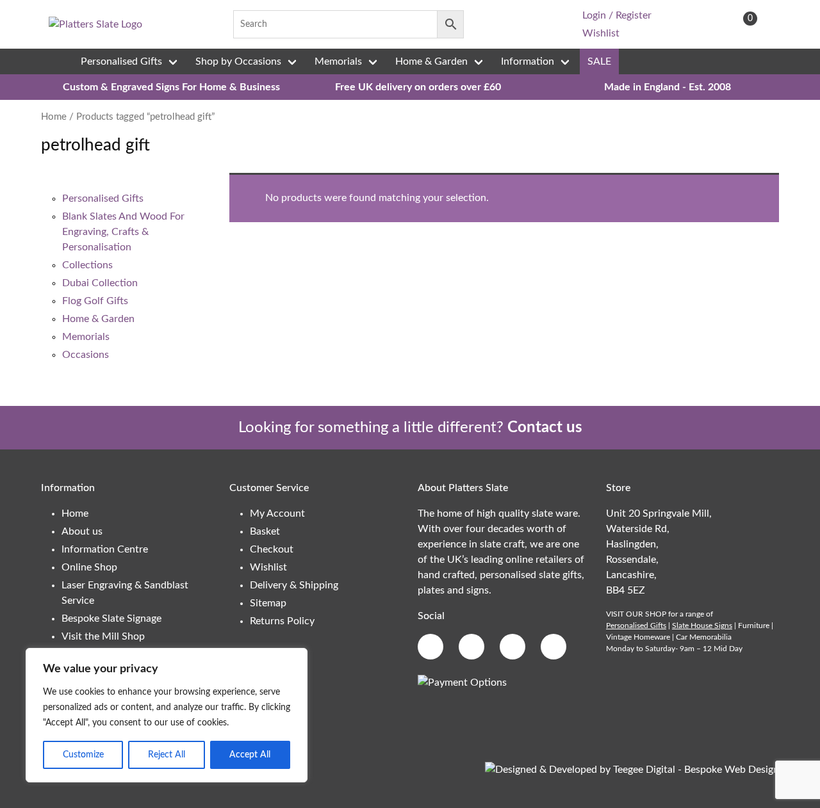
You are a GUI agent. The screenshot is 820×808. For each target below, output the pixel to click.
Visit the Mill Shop (103, 636)
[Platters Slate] (95, 24)
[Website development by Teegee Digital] (632, 769)
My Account (277, 513)
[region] (167, 715)
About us (82, 531)
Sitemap (268, 603)
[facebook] (487, 24)
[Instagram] (526, 24)
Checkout (271, 549)
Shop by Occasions (238, 61)
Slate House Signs (702, 625)
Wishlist (600, 33)
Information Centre (105, 549)
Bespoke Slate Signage (111, 618)
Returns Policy (282, 621)
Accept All (249, 754)
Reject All (166, 754)
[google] (506, 24)
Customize (83, 754)
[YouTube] (547, 24)
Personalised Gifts (121, 61)
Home (54, 117)
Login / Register (617, 15)
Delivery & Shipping (294, 585)
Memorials (338, 61)
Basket (265, 531)
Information (527, 61)
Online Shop (89, 567)
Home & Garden (431, 61)
